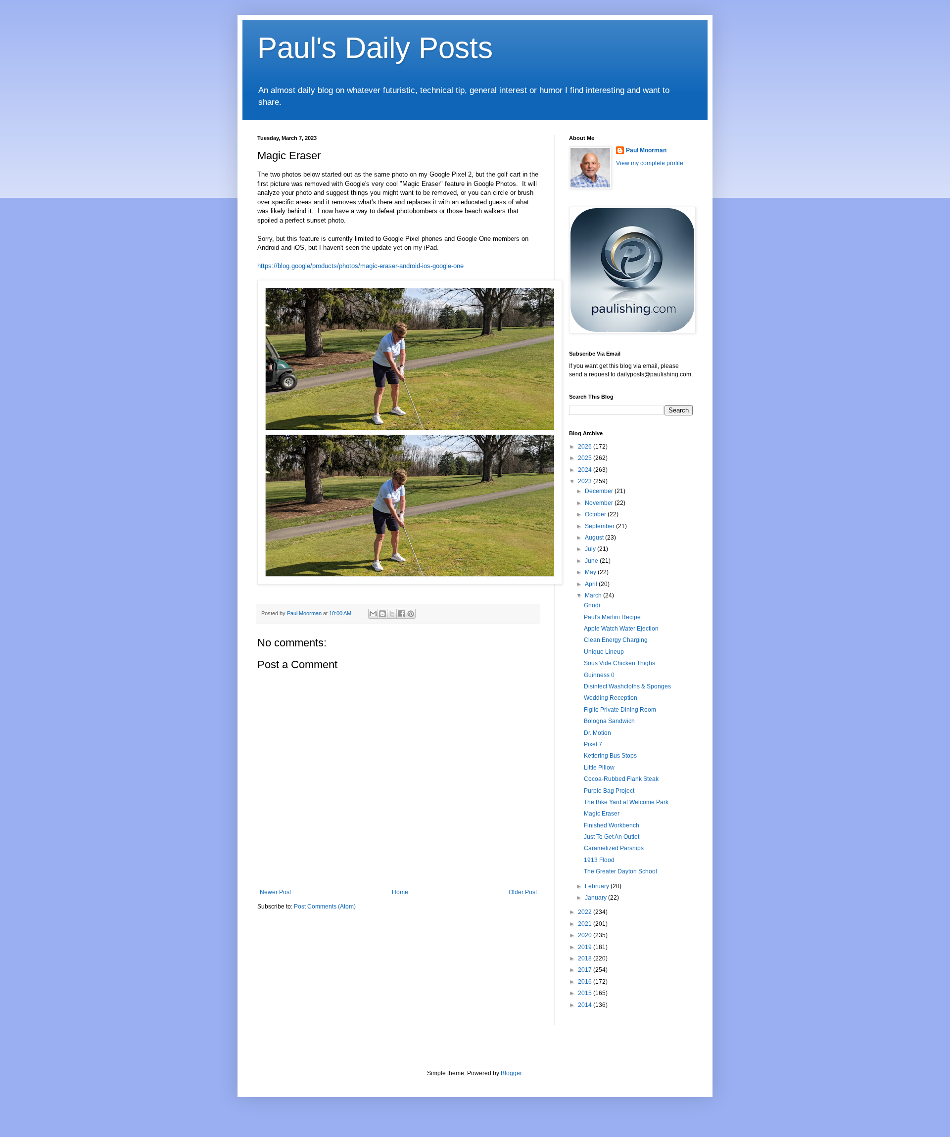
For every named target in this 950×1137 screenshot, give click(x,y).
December (600, 491)
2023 (585, 481)
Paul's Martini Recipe (612, 617)
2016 (585, 981)
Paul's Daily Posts (375, 47)
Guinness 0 (599, 675)
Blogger (511, 1073)
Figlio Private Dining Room (620, 709)
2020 (585, 935)
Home (400, 892)
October (596, 514)
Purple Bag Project (609, 790)
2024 (585, 469)
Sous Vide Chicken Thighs (619, 663)
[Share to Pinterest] (411, 614)
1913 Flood (599, 860)
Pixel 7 (593, 744)
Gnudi (592, 605)
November (600, 503)
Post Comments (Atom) (325, 906)
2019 (585, 947)
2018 (585, 958)
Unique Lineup (604, 651)
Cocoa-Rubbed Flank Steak (621, 778)
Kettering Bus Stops (610, 755)
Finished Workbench (611, 825)
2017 (585, 969)
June (592, 560)
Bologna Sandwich (609, 721)
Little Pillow (599, 767)
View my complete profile (649, 163)
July (591, 549)
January (596, 897)
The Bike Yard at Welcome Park (626, 802)
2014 (585, 1004)
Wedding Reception (610, 697)
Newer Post (275, 892)
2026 (585, 446)
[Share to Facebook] (401, 614)
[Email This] (373, 614)
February (598, 886)
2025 (585, 458)
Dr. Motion (597, 732)
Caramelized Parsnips (614, 848)
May (591, 572)
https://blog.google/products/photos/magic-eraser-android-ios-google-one (360, 266)
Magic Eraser (601, 813)
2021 (585, 923)
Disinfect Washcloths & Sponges (627, 686)
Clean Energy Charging (616, 640)
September (600, 526)
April (592, 584)
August (595, 537)
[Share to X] (392, 614)
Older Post (523, 892)
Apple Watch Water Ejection (621, 628)
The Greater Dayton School (620, 871)
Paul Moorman (646, 150)
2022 (585, 912)
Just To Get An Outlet (611, 836)
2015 (585, 993)
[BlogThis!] (382, 614)
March (594, 595)
